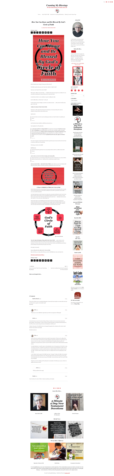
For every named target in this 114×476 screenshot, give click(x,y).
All (42, 27)
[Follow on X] (75, 90)
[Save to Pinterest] (37, 33)
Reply (66, 298)
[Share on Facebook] (32, 33)
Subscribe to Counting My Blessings (57, 14)
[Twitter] (108, 2)
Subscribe (73, 51)
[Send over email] (40, 33)
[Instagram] (112, 2)
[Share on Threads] (51, 33)
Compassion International (75, 463)
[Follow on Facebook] (72, 90)
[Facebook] (106, 2)
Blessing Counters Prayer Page (70, 14)
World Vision (57, 463)
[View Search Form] (104, 2)
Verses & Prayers (75, 413)
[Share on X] (35, 33)
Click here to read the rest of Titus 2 (37, 254)
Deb (35, 309)
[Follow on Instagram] (82, 90)
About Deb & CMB (45, 14)
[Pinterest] (110, 2)
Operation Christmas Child (39, 463)
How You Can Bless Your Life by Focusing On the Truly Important (59, 268)
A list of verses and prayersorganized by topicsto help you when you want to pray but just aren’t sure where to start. (78, 176)
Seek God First (52, 27)
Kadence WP (67, 473)
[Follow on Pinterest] (79, 90)
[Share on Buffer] (46, 33)
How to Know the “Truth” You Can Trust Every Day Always (38, 268)
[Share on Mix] (48, 33)
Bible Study (45, 27)
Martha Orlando (35, 298)
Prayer (49, 27)
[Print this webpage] (43, 33)
